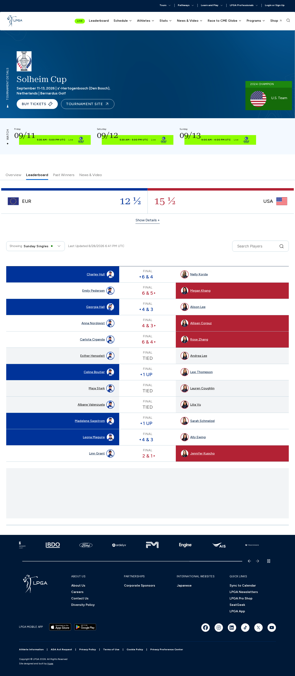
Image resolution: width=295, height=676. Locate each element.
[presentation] (288, 21)
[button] (165, 5)
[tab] (13, 176)
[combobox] (35, 246)
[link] (15, 21)
